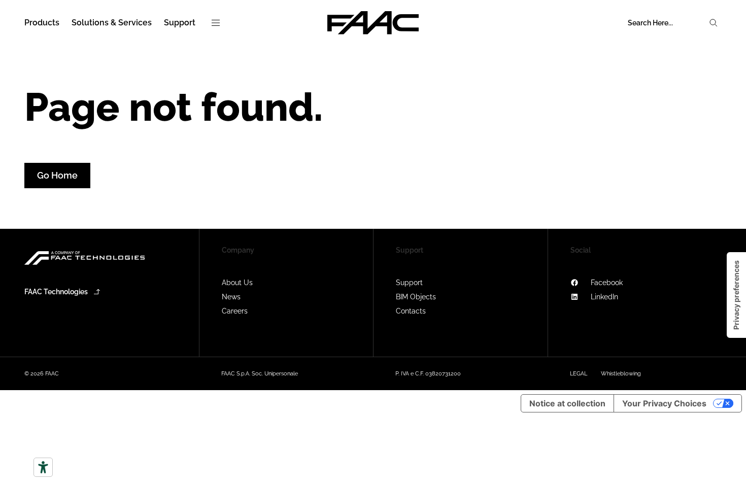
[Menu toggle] (216, 23)
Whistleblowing (621, 373)
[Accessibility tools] (43, 467)
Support (409, 283)
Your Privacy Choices (664, 403)
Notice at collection (567, 403)
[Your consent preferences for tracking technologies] (736, 295)
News (231, 297)
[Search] (713, 23)
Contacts (411, 311)
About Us (237, 283)
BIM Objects (416, 297)
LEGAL (578, 373)
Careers (235, 311)
